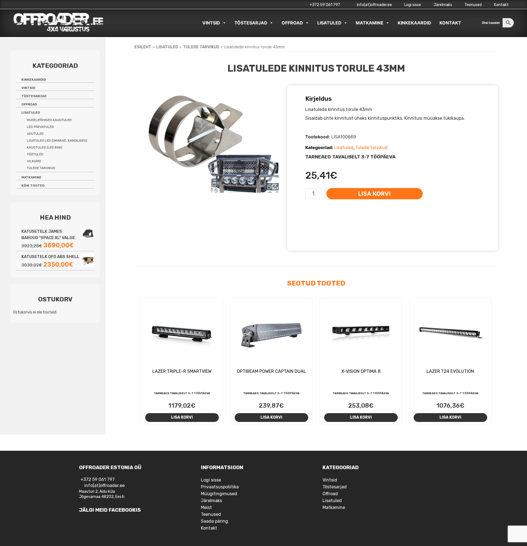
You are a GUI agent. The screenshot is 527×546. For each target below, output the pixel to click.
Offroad (292, 23)
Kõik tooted (32, 185)
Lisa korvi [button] (182, 417)
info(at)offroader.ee (374, 4)
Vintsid (211, 23)
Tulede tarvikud (201, 46)
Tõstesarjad (250, 23)
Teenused (473, 4)
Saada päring (214, 521)
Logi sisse (412, 4)
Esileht (142, 46)
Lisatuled (329, 23)
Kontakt (501, 4)
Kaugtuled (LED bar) (44, 147)
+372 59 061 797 (325, 4)
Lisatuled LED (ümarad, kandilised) (57, 140)
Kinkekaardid (414, 23)
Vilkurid (34, 161)
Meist (206, 507)
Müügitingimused (219, 493)
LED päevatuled (40, 127)
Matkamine (369, 23)
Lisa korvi (374, 193)
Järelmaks (442, 4)
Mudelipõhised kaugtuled (49, 120)
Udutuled (35, 134)
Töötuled (35, 154)
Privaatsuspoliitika (220, 486)
